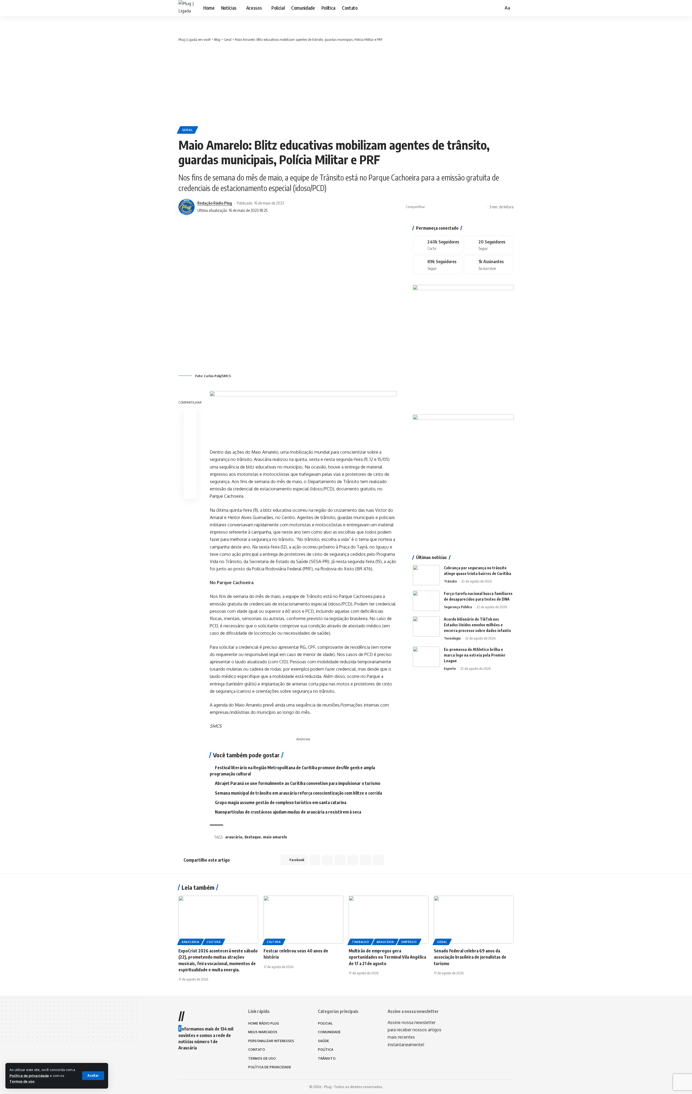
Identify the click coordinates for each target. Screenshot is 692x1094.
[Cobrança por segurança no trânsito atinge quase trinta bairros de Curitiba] (426, 575)
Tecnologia (452, 638)
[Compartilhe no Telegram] (456, 207)
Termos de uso (21, 1081)
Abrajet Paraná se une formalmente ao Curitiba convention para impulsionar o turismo (297, 783)
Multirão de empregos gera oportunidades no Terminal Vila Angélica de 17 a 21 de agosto (387, 957)
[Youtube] (489, 264)
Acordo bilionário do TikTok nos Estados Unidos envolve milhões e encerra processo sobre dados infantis (477, 625)
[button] (93, 1075)
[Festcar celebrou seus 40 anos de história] (303, 920)
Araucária (190, 942)
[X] (489, 245)
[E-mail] (190, 466)
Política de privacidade (29, 1075)
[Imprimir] (472, 207)
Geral (187, 130)
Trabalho (360, 942)
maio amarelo (275, 837)
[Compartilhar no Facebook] (430, 207)
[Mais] (481, 207)
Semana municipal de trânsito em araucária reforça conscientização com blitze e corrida (298, 793)
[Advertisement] (346, 83)
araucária (233, 837)
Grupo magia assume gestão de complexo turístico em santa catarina (280, 802)
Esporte (450, 668)
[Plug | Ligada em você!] (186, 8)
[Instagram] (438, 264)
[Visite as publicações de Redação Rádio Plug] (186, 207)
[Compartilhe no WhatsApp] (447, 207)
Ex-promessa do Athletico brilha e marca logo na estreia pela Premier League (474, 655)
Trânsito (450, 581)
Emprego (409, 942)
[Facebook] (438, 245)
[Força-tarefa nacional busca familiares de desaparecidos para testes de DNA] (426, 601)
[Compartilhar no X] (439, 207)
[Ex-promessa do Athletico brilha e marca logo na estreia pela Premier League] (426, 657)
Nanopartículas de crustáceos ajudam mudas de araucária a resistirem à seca (288, 812)
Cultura (214, 942)
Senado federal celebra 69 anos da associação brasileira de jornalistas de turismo (470, 957)
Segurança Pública (458, 607)
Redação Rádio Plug (214, 202)
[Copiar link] (464, 207)
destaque (252, 837)
